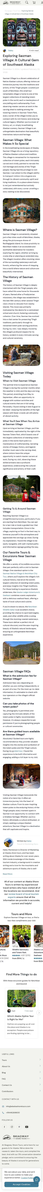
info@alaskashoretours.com (17, 1106)
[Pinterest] (19, 1126)
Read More (7, 874)
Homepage (8, 11)
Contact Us (7, 1085)
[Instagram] (11, 1126)
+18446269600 (12, 1112)
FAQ (4, 1079)
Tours (4, 1060)
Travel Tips (16, 11)
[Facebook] (4, 1126)
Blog (4, 1072)
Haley (10, 50)
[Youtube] (26, 1126)
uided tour (17, 751)
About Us (6, 1066)
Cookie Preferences (29, 1178)
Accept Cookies (21, 1184)
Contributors (7, 1091)
